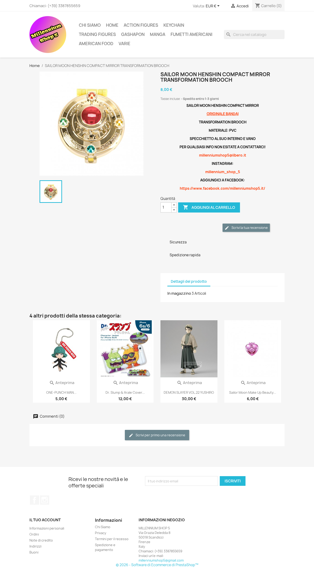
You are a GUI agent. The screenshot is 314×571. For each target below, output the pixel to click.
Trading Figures (97, 34)
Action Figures (141, 25)
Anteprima (61, 382)
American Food (96, 44)
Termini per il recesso (111, 539)
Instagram (44, 500)
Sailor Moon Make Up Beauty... (252, 392)
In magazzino (179, 293)
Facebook (34, 500)
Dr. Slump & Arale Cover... (125, 392)
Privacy (100, 533)
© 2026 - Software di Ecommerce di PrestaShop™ (157, 564)
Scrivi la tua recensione (249, 227)
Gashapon (133, 34)
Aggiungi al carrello (209, 207)
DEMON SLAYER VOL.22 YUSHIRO (189, 392)
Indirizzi (35, 546)
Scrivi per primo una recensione (160, 435)
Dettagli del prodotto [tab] (189, 281)
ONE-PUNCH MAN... (61, 392)
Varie (124, 44)
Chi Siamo (90, 25)
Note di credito (41, 540)
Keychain (173, 25)
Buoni (33, 552)
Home (112, 25)
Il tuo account (45, 519)
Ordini (34, 534)
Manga (157, 34)
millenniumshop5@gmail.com (161, 560)
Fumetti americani (191, 34)
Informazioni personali (46, 528)
